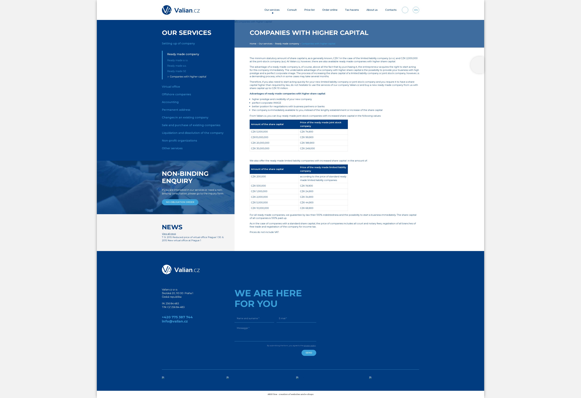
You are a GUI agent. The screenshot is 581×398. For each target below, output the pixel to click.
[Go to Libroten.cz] (175, 380)
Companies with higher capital (188, 76)
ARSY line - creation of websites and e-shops (290, 394)
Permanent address (176, 109)
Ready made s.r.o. (177, 60)
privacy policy (310, 345)
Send (309, 352)
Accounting (170, 102)
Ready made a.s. (176, 65)
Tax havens (352, 9)
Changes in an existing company (185, 117)
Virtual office (171, 86)
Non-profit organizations (179, 140)
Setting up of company (178, 43)
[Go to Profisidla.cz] (314, 380)
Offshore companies (176, 94)
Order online (329, 9)
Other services (172, 148)
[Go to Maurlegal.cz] (242, 380)
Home (253, 43)
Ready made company (287, 43)
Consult (292, 9)
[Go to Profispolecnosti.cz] (394, 380)
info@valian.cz (175, 321)
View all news (169, 233)
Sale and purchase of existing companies (191, 125)
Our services (272, 9)
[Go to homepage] (181, 10)
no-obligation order (180, 202)
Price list (309, 9)
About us (372, 9)
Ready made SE (176, 71)
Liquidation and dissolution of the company (192, 133)
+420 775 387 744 (177, 317)
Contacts (391, 9)
